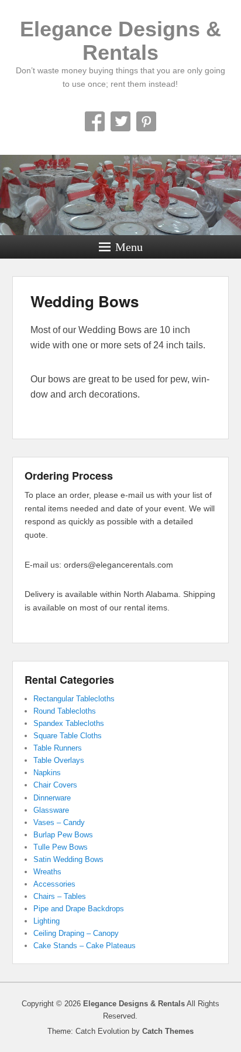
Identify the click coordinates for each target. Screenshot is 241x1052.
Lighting (46, 921)
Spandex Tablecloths (68, 723)
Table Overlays (58, 760)
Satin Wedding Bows (68, 859)
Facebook (95, 121)
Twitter (120, 121)
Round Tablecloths (64, 711)
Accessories (54, 884)
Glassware (51, 810)
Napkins (47, 772)
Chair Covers (55, 784)
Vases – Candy (59, 822)
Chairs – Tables (59, 896)
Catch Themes (168, 1031)
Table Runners (57, 748)
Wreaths (47, 871)
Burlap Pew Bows (63, 834)
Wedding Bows (84, 301)
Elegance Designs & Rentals (120, 41)
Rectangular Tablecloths (74, 698)
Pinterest (146, 121)
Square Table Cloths (67, 735)
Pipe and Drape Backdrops (78, 908)
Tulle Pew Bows (60, 847)
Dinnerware (52, 797)
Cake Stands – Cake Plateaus (84, 945)
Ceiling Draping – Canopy (76, 933)
